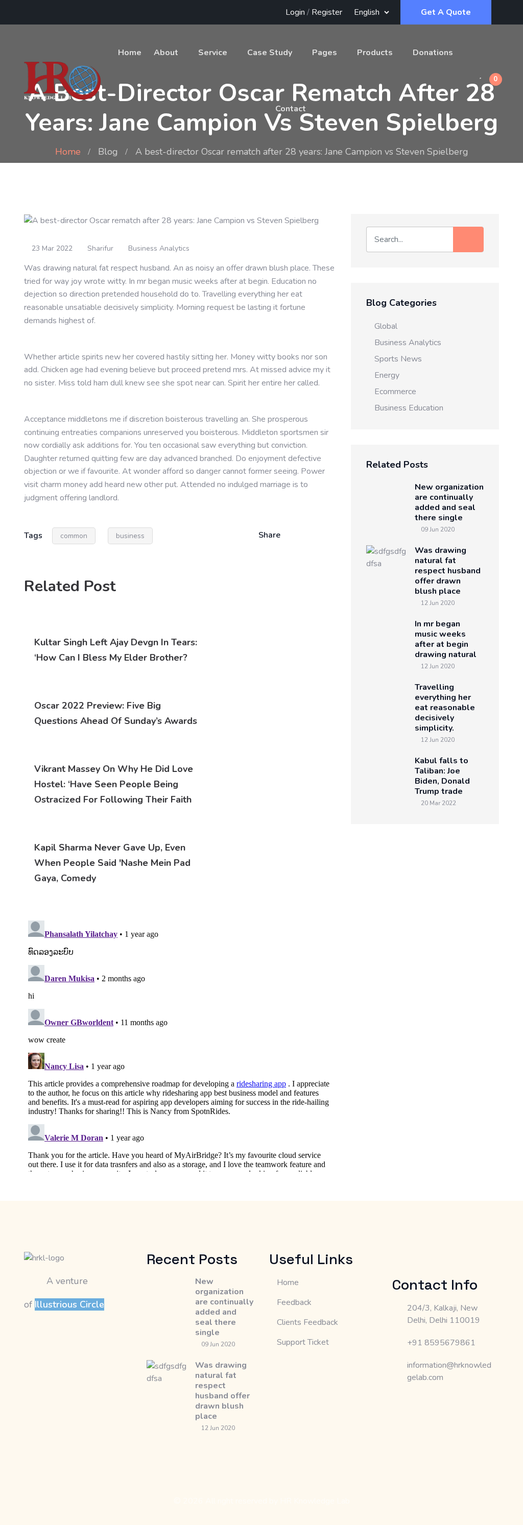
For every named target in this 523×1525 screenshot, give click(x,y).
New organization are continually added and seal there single (449, 502)
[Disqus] (180, 1044)
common (73, 536)
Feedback (294, 1302)
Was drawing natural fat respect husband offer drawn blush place (448, 571)
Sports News (398, 359)
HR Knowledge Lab (315, 1501)
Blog (108, 152)
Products (375, 52)
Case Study (269, 52)
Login (295, 12)
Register (327, 12)
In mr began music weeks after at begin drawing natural (446, 639)
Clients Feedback (307, 1322)
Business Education (408, 408)
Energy (386, 375)
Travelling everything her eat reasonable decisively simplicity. (445, 708)
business (130, 536)
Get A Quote (446, 12)
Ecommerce (395, 391)
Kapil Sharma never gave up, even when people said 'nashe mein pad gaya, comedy (112, 862)
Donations (433, 52)
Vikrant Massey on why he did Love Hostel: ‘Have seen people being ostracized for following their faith (113, 784)
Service (212, 52)
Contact (290, 108)
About (166, 52)
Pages (324, 52)
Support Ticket (303, 1342)
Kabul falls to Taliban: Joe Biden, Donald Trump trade (442, 776)
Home (129, 52)
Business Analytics (158, 248)
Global (385, 326)
